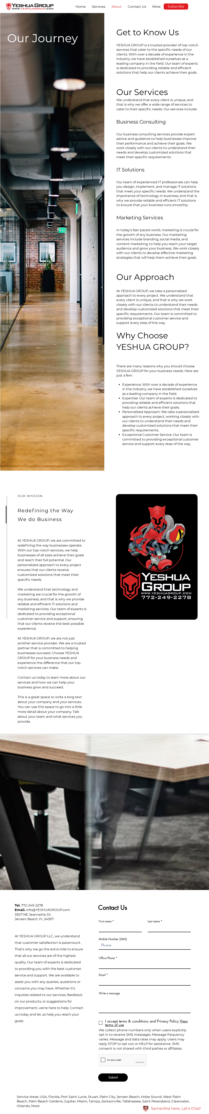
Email (102, 975)
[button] (98, 6)
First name (105, 921)
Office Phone (107, 958)
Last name (154, 921)
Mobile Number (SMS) (113, 939)
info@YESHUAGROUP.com (48, 910)
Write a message (109, 993)
